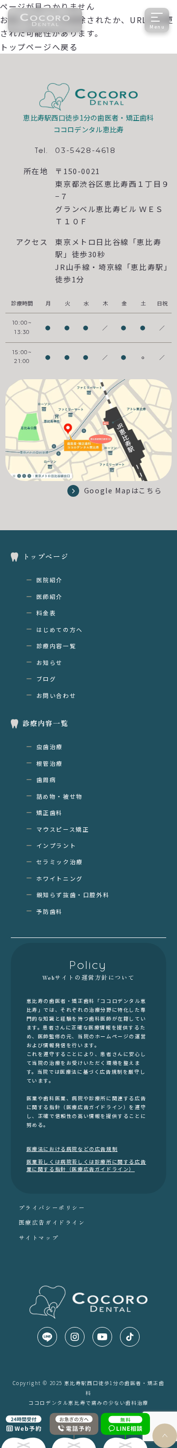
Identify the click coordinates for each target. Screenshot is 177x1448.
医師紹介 (49, 597)
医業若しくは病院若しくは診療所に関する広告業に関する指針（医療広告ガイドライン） (87, 1165)
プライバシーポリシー (52, 1207)
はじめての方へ (59, 630)
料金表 (46, 613)
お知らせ (49, 662)
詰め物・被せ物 (59, 796)
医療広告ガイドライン (52, 1222)
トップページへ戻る (39, 47)
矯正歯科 (49, 812)
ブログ (46, 679)
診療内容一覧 (56, 646)
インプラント (56, 845)
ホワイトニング (59, 878)
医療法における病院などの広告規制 (72, 1148)
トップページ (46, 556)
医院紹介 (49, 580)
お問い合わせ (56, 695)
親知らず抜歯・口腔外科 (73, 895)
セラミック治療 (59, 862)
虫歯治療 (49, 747)
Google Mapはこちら (123, 490)
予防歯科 (49, 911)
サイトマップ (39, 1237)
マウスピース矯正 (62, 829)
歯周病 (46, 780)
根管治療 (49, 763)
